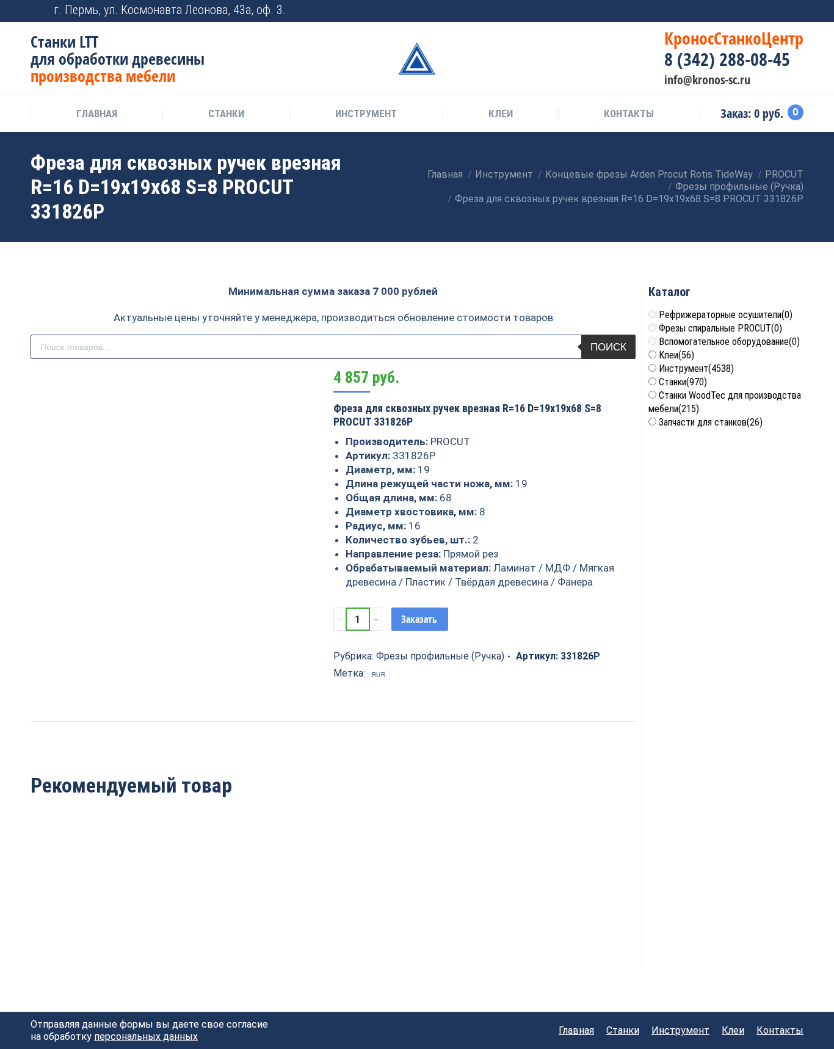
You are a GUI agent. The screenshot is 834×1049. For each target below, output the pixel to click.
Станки (683, 382)
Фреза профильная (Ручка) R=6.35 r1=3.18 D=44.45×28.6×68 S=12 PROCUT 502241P (87, 919)
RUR (378, 674)
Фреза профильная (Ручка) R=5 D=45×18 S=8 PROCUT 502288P (455, 912)
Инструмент (696, 368)
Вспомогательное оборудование (729, 341)
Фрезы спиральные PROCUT (720, 328)
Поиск (608, 347)
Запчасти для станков (711, 422)
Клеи (676, 355)
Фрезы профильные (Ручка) (440, 656)
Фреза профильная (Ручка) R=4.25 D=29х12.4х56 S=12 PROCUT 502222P (210, 919)
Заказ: (759, 114)
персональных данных (146, 1036)
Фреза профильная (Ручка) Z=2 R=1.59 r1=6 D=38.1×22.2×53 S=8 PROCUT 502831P (333, 919)
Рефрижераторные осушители (725, 315)
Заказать (419, 619)
